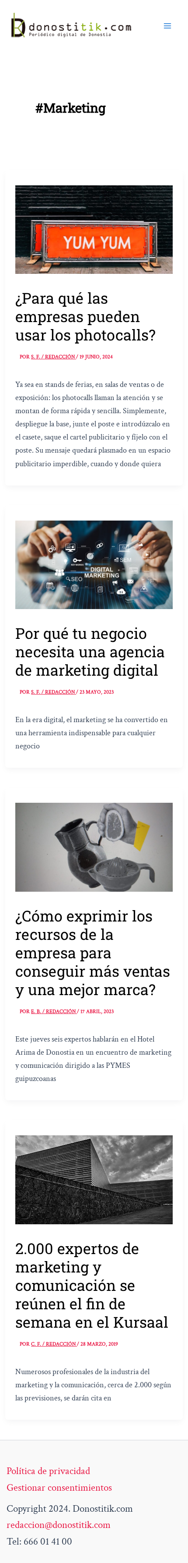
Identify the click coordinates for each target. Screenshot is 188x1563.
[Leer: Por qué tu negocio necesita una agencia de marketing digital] (94, 564)
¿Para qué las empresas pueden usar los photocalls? (85, 316)
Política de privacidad (48, 1471)
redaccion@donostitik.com (59, 1524)
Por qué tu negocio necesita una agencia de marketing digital (90, 651)
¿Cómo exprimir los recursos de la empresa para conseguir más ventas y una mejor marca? (92, 952)
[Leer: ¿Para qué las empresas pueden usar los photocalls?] (94, 228)
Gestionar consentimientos (59, 1487)
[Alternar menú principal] (167, 26)
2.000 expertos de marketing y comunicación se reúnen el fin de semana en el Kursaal (91, 1285)
